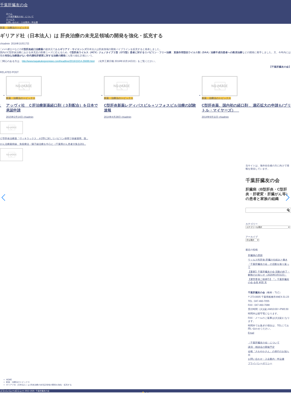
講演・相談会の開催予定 (261, 347)
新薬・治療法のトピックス (14, 27)
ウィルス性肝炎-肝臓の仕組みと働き (268, 259)
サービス (10, 19)
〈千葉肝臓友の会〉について (20, 16)
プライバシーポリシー (260, 363)
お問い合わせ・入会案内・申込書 (22, 22)
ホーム (9, 13)
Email (251, 333)
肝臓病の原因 (255, 255)
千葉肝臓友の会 (14, 5)
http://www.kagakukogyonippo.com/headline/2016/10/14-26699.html (58, 61)
